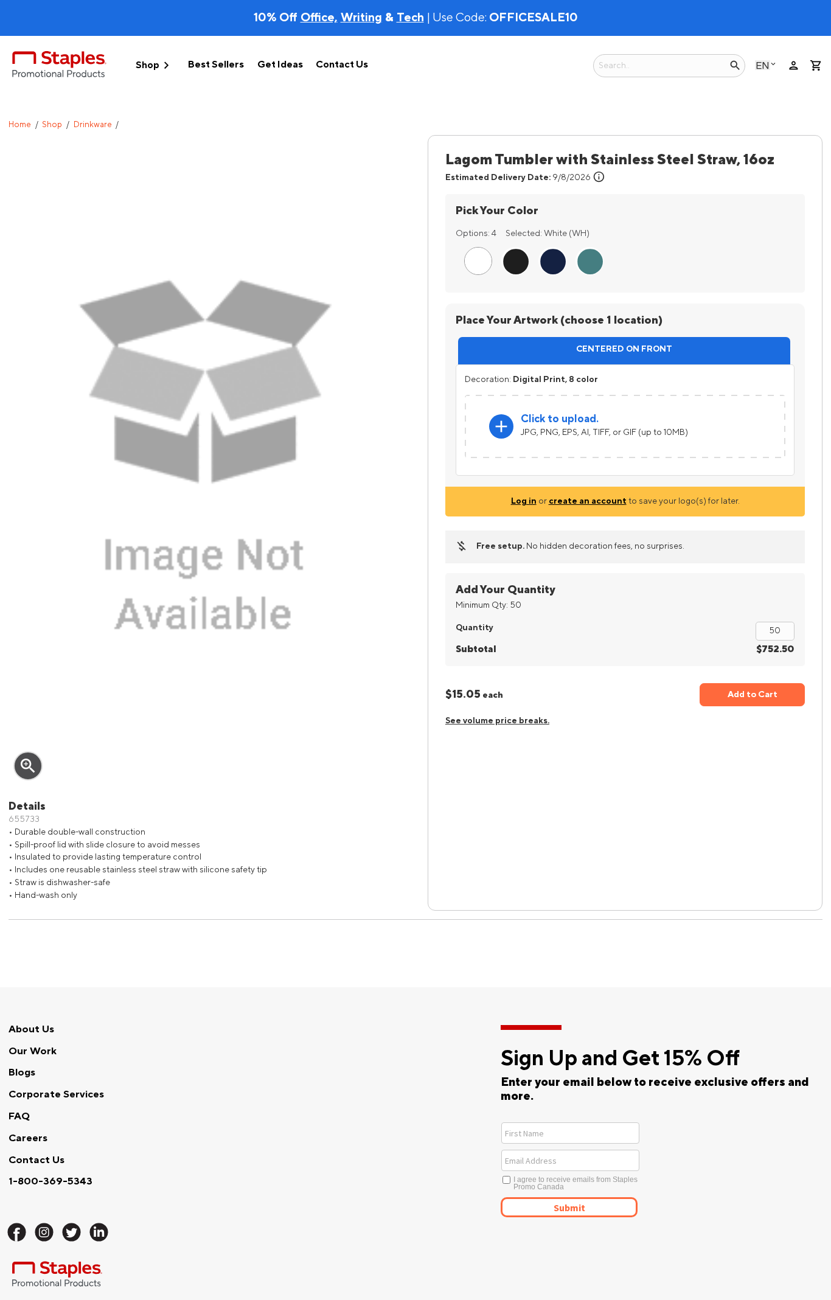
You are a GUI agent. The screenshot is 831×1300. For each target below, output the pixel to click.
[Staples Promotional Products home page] (59, 66)
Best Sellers (216, 64)
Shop (154, 65)
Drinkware (93, 124)
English (762, 65)
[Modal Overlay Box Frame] (615, 1169)
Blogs (22, 1072)
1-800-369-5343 (50, 1181)
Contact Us (342, 64)
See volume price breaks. (497, 720)
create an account (588, 501)
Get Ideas (280, 64)
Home (20, 124)
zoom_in (28, 766)
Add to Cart (752, 694)
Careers (28, 1138)
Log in (524, 501)
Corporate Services (56, 1094)
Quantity (474, 627)
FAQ (19, 1116)
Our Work (33, 1051)
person (793, 65)
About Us (31, 1029)
